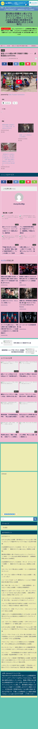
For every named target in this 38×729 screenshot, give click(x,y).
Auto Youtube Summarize (17, 94)
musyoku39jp (19, 204)
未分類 (2, 50)
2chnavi (4, 473)
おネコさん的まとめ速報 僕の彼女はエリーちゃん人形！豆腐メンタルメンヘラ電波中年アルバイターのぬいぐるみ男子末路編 (19, 541)
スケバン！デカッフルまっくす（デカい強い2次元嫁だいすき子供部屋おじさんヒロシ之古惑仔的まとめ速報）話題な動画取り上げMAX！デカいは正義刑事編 (19, 636)
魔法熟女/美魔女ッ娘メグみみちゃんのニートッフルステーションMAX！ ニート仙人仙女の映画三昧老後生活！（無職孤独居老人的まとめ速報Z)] (19, 556)
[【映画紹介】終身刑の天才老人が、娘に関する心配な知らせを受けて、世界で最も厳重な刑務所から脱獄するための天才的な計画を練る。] (8, 147)
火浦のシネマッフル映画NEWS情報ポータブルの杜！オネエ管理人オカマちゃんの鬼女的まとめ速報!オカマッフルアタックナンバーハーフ (19, 616)
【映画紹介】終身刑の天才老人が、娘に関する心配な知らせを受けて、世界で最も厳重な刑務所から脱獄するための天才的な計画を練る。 (8, 159)
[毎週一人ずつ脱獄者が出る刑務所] (26, 128)
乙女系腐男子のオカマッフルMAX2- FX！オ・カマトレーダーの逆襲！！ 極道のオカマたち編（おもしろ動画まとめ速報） (18, 549)
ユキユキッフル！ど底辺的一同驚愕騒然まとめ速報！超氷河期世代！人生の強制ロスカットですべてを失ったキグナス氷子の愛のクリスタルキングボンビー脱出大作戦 (19, 660)
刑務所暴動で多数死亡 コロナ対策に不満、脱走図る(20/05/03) (9, 126)
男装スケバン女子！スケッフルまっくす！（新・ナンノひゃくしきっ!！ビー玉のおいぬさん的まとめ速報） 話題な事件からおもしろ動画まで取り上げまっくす (19, 592)
